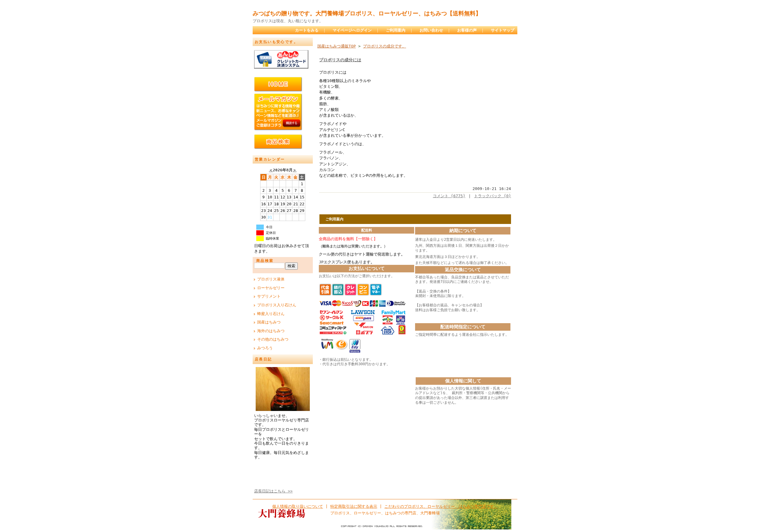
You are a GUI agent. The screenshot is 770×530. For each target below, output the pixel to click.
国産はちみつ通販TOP (336, 46)
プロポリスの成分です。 (384, 46)
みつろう (265, 348)
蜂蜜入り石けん (271, 313)
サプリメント (269, 296)
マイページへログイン (352, 30)
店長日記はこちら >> (273, 491)
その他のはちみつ (272, 339)
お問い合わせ (431, 30)
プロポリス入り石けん (276, 305)
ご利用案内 (395, 30)
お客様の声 (467, 30)
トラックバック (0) (492, 196)
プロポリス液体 (271, 279)
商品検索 (265, 261)
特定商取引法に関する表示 (353, 506)
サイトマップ (502, 30)
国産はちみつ (269, 322)
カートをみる (307, 30)
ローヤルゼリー (271, 288)
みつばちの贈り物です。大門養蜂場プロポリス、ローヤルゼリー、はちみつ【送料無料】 (367, 13)
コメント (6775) (449, 196)
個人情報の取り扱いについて (297, 506)
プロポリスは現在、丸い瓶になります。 (288, 21)
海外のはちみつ (271, 331)
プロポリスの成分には (340, 59)
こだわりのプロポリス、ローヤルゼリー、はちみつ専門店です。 (441, 506)
